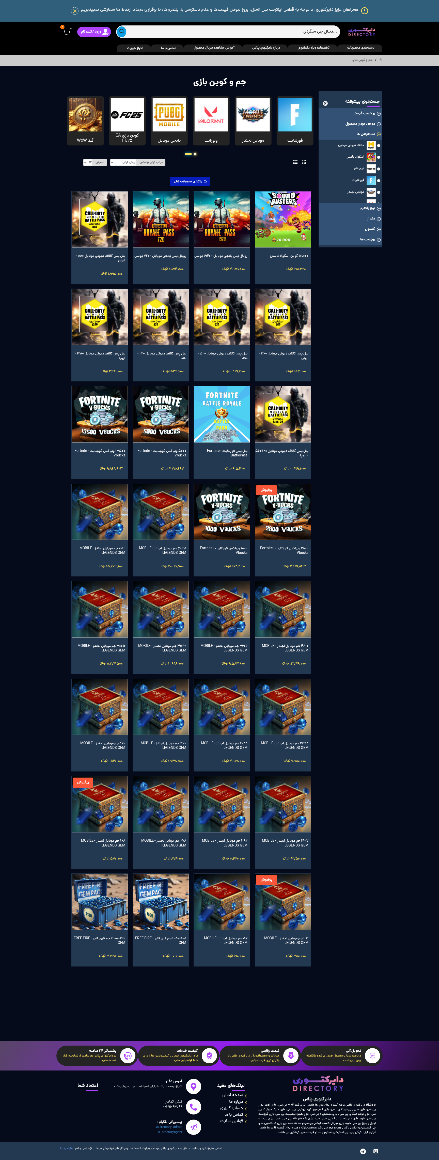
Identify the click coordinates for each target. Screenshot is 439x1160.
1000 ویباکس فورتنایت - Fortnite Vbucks (223, 551)
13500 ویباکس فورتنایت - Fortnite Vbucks (99, 453)
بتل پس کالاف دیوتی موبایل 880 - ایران (100, 258)
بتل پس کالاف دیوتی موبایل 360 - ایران (283, 356)
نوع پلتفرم (367, 208)
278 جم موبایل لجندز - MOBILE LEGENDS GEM (163, 843)
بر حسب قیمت (364, 113)
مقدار (371, 218)
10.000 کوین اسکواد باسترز (289, 256)
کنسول (370, 229)
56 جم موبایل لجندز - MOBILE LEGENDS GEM (225, 941)
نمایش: (99, 162)
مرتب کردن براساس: (151, 162)
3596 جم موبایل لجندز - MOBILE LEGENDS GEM (162, 648)
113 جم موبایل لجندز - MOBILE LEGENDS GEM (286, 941)
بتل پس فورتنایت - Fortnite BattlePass (227, 453)
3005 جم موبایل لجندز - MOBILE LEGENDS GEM (101, 648)
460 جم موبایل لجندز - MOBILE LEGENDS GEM (102, 746)
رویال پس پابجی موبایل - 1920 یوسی (220, 256)
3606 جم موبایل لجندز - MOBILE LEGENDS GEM (223, 648)
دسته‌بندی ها (366, 134)
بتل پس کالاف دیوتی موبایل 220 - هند (161, 356)
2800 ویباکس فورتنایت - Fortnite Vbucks (284, 551)
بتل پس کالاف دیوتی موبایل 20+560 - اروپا (281, 453)
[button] (195, 154)
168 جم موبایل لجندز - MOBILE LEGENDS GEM (103, 843)
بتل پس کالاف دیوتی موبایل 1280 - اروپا (100, 356)
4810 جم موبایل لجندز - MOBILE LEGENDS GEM (285, 648)
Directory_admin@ (168, 1127)
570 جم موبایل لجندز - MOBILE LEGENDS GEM (163, 746)
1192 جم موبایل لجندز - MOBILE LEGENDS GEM (224, 843)
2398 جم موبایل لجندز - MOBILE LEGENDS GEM (284, 746)
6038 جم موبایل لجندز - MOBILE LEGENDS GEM (162, 551)
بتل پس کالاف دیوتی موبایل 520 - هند (222, 356)
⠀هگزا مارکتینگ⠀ (65, 1149)
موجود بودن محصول (360, 124)
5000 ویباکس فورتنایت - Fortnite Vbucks (161, 453)
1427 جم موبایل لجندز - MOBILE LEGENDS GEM (285, 843)
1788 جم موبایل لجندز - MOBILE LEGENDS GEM (224, 746)
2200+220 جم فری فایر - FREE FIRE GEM (99, 941)
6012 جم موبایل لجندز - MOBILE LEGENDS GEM (102, 551)
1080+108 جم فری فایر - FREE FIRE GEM (160, 941)
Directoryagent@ (170, 1132)
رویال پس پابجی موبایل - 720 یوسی (160, 256)
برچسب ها (367, 239)
